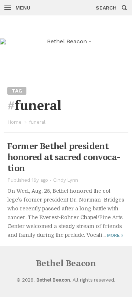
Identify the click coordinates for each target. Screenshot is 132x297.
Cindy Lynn (65, 180)
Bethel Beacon (66, 263)
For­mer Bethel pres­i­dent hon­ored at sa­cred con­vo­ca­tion (64, 157)
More (115, 235)
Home (14, 122)
